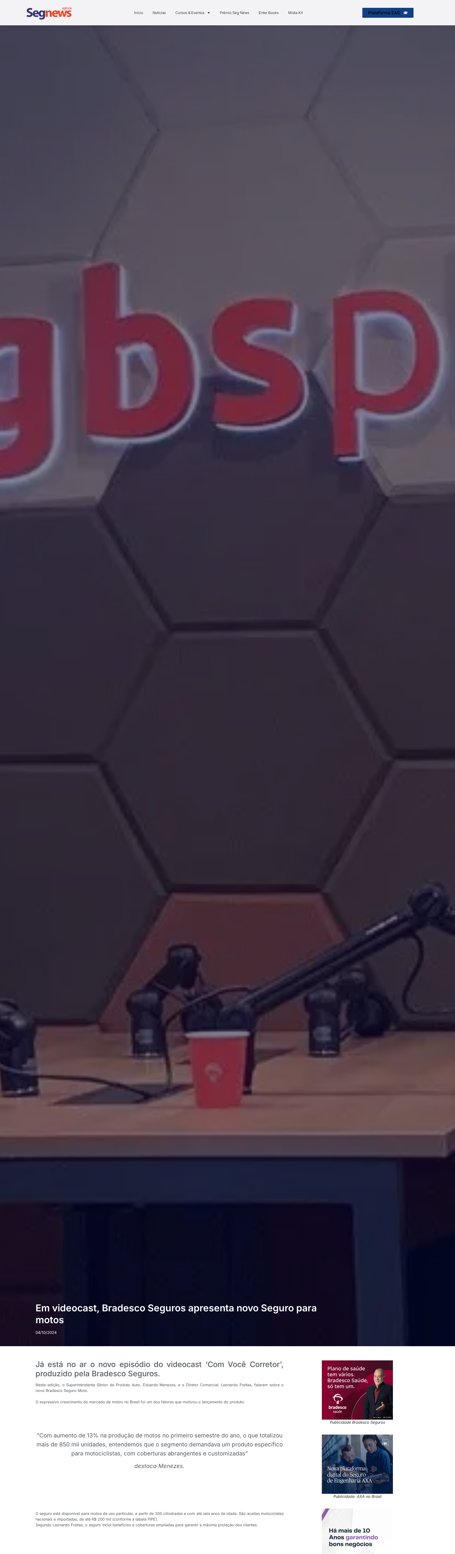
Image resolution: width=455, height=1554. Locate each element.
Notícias (159, 12)
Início (138, 12)
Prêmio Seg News (234, 12)
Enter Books (269, 12)
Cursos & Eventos (190, 12)
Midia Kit (295, 12)
